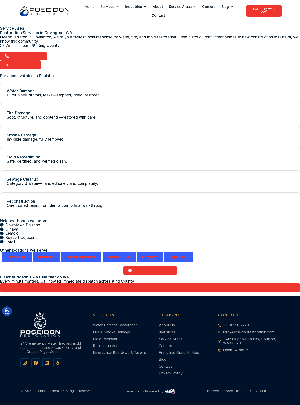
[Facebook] (35, 362)
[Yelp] (57, 362)
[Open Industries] (145, 6)
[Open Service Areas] (194, 6)
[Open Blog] (231, 6)
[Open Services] (117, 6)
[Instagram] (24, 362)
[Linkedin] (46, 362)
